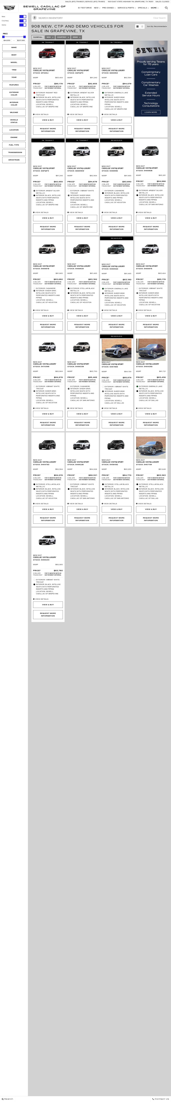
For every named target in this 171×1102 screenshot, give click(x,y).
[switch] (14, 16)
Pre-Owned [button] (108, 8)
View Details (42, 114)
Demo (4, 25)
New (3, 16)
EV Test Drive (85, 8)
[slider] (3, 37)
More (154, 8)
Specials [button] (142, 8)
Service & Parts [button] (125, 8)
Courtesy (5, 21)
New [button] (97, 8)
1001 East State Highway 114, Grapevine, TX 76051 (130, 2)
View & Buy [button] (48, 120)
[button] (166, 8)
